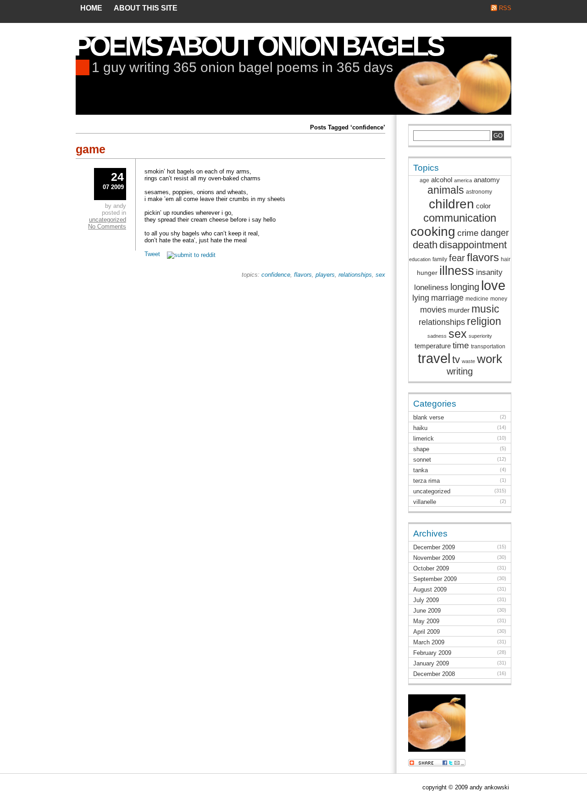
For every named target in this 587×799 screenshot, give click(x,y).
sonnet (422, 459)
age (424, 180)
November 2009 (434, 557)
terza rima (426, 480)
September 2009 (435, 579)
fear (457, 258)
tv (456, 359)
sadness (437, 336)
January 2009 (431, 663)
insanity (489, 272)
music (485, 309)
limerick (423, 438)
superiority (480, 336)
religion (484, 321)
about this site (145, 8)
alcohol (441, 180)
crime (468, 233)
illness (456, 271)
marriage (447, 297)
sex (380, 274)
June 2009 (427, 610)
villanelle (424, 501)
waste (468, 361)
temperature (433, 346)
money (498, 299)
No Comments (107, 226)
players (325, 274)
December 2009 (434, 547)
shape (421, 449)
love (493, 285)
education (420, 259)
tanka (420, 470)
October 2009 (431, 568)
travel (434, 358)
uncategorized (107, 219)
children (451, 203)
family (439, 259)
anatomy (487, 180)
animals (445, 190)
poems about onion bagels (258, 46)
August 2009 (430, 589)
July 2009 (426, 600)
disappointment (473, 245)
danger (495, 233)
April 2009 (426, 631)
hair (505, 259)
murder (459, 310)
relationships (355, 274)
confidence (275, 274)
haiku (420, 428)
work (489, 359)
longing (464, 287)
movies (433, 309)
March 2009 (428, 642)
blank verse (428, 417)
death (425, 245)
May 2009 (426, 621)
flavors (303, 274)
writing (460, 371)
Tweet (152, 254)
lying (420, 297)
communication (459, 218)
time (461, 345)
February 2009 (432, 652)
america (463, 180)
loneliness (431, 287)
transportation (488, 346)
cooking (432, 231)
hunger (427, 272)
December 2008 (434, 673)
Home (91, 8)
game (90, 149)
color (483, 206)
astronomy (479, 192)
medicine (476, 299)
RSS (505, 8)
